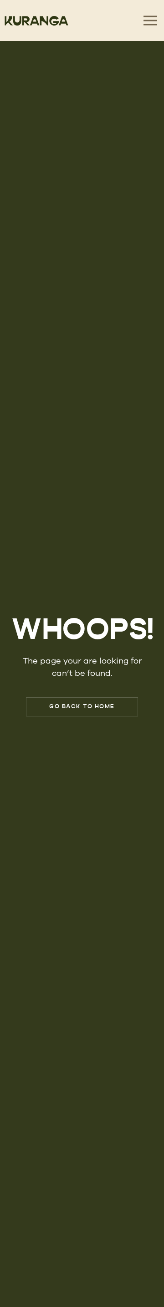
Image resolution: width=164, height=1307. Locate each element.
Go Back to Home (82, 707)
